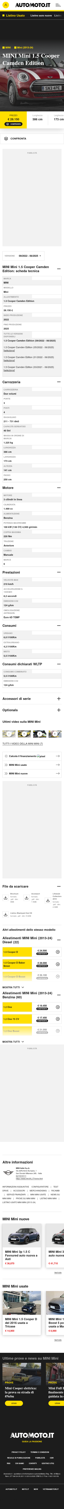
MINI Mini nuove (18, 773)
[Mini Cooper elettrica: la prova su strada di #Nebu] (24, 734)
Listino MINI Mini (48, 1198)
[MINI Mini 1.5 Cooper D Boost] (58, 977)
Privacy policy (19, 1452)
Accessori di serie (16, 698)
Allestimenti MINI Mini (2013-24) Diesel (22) (27, 939)
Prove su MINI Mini (26, 1198)
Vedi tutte (58, 1272)
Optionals (10, 709)
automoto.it (11, 1489)
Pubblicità (40, 1458)
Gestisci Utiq (48, 1463)
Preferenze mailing (32, 1469)
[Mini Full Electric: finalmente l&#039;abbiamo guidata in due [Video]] (39, 734)
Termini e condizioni (40, 1452)
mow (36, 1489)
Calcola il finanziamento (23, 756)
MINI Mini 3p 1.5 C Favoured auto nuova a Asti (21, 1255)
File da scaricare (15, 886)
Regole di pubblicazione (18, 1458)
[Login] (5, 5)
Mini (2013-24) (25, 47)
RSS (8, 1463)
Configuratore (40, 1186)
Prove (52, 1382)
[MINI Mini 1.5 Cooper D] (58, 952)
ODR (51, 1458)
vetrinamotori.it (51, 1489)
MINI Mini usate (18, 765)
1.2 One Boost (11, 1031)
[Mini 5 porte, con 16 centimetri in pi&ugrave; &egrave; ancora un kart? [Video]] (55, 734)
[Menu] (58, 5)
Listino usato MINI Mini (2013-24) (19, 1202)
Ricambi (55, 1190)
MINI (8, 47)
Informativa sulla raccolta (14, 1500)
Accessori (19, 1190)
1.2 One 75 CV (11, 1019)
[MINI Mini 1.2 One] (58, 1007)
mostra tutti (11, 987)
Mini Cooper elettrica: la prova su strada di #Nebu (21, 1392)
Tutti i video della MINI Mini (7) (22, 743)
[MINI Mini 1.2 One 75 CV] (58, 1019)
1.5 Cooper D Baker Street (14, 964)
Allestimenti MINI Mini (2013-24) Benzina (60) (27, 995)
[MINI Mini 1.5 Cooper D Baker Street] (58, 964)
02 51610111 (21, 1175)
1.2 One (7, 1007)
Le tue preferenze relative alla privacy (21, 1503)
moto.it (25, 1489)
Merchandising (38, 1190)
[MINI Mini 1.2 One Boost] (58, 1031)
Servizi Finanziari (16, 1194)
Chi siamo (19, 1463)
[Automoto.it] (32, 5)
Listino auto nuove (41, 15)
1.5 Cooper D (10, 951)
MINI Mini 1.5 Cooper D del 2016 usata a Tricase (21, 1322)
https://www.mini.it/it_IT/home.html (29, 1178)
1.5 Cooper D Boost (14, 976)
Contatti (33, 1463)
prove (9, 1382)
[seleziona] (9, 350)
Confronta (16, 124)
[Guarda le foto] (32, 76)
